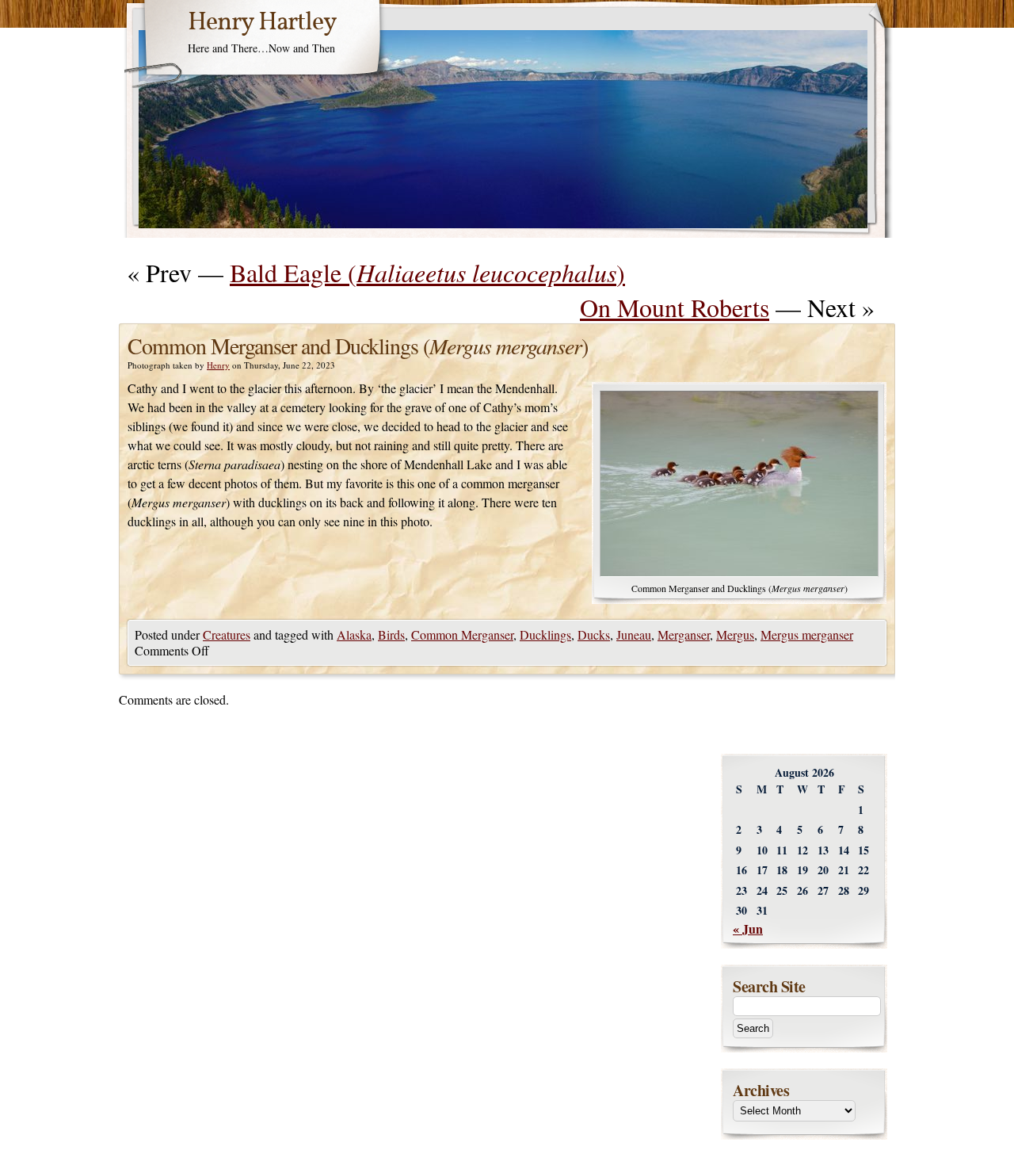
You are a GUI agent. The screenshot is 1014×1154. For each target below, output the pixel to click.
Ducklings (545, 634)
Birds (391, 634)
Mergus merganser (806, 634)
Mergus (735, 634)
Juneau (633, 634)
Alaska (354, 634)
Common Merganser (462, 634)
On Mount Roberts (674, 307)
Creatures (226, 634)
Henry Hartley (262, 23)
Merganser (684, 634)
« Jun (748, 928)
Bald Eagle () (427, 272)
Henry (218, 365)
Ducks (594, 634)
